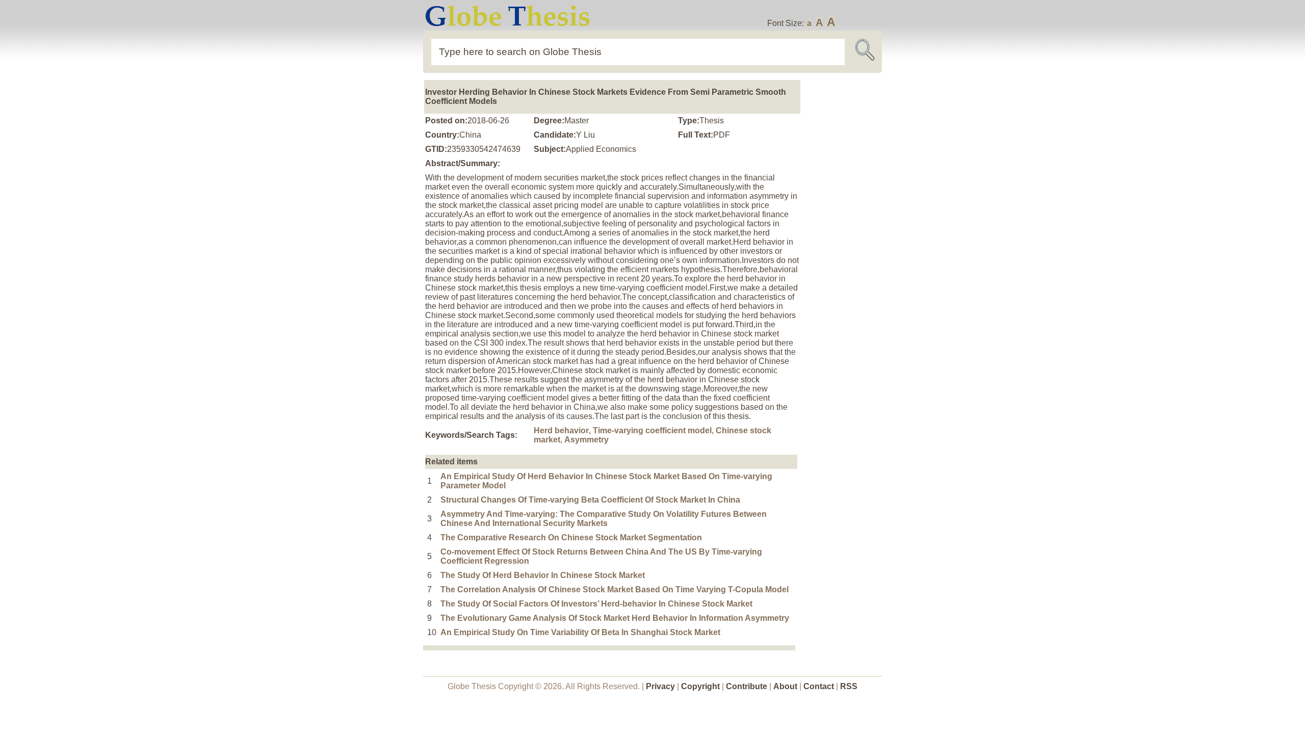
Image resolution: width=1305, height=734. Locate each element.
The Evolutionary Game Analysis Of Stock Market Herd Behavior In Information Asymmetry (614, 618)
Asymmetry (586, 439)
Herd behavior (561, 430)
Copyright (700, 686)
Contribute (746, 686)
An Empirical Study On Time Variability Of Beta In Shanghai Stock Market (580, 632)
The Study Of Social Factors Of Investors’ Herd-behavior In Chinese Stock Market (596, 603)
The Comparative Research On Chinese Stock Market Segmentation (571, 537)
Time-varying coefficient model (652, 430)
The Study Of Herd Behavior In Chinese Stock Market (542, 575)
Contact (819, 686)
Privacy (660, 686)
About (785, 686)
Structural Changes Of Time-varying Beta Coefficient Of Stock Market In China (590, 499)
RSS (848, 686)
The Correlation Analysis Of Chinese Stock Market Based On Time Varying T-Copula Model (614, 589)
